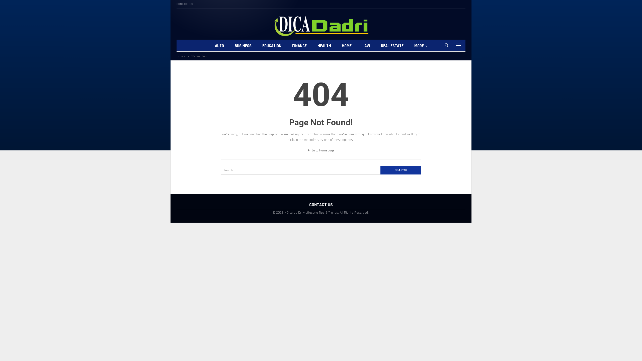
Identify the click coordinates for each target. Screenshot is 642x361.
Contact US (185, 4)
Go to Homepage (323, 150)
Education (271, 46)
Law (366, 46)
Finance (299, 46)
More (419, 46)
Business (243, 46)
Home (347, 46)
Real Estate (392, 46)
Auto (219, 46)
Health (324, 46)
